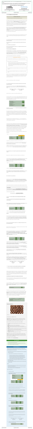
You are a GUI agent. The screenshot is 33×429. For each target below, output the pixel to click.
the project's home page (23, 3)
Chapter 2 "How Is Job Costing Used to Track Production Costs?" (20, 27)
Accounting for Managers (19, 1)
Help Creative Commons (9, 8)
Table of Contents (17, 12)
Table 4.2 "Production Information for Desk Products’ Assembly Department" (19, 146)
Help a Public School (24, 8)
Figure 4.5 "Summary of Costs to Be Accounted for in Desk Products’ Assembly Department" (15, 257)
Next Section (29, 12)
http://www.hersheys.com (15, 337)
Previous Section (4, 12)
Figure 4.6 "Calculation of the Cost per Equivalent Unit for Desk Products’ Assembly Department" (16, 203)
